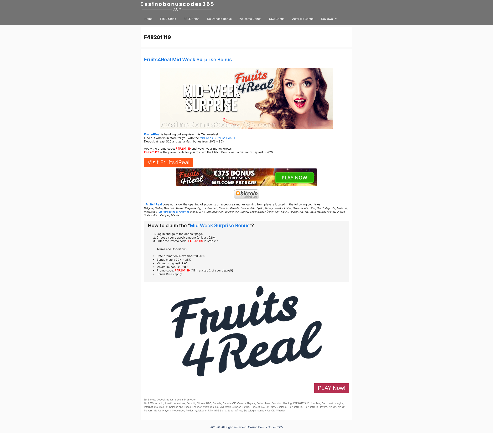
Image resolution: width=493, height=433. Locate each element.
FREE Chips (168, 19)
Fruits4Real (152, 134)
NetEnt (265, 406)
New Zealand (278, 406)
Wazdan (280, 410)
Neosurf (255, 406)
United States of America (173, 211)
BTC (208, 403)
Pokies (190, 410)
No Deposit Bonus (219, 19)
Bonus (151, 399)
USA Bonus (276, 19)
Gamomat (327, 403)
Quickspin (200, 410)
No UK (332, 406)
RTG (210, 410)
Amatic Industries (175, 403)
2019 (151, 403)
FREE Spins (191, 19)
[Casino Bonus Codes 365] (178, 6)
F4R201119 (183, 148)
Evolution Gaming (282, 403)
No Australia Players (315, 406)
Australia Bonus (303, 19)
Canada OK (229, 403)
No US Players (162, 410)
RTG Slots (220, 410)
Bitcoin (201, 403)
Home (148, 19)
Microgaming (210, 406)
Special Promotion (185, 399)
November (178, 410)
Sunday (261, 410)
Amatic (159, 403)
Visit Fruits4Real (168, 162)
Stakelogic (250, 410)
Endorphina (263, 403)
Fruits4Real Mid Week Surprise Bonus (188, 59)
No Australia (295, 406)
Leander (196, 406)
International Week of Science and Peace (167, 406)
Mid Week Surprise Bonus (217, 138)
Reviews (327, 19)
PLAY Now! (331, 388)
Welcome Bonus (250, 19)
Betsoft (191, 403)
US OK (271, 410)
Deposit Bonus (165, 399)
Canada (217, 403)
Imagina (339, 403)
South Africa (234, 410)
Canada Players (246, 403)
